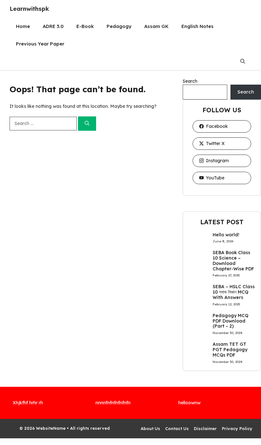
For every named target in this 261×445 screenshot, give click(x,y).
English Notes (197, 26)
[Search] (87, 123)
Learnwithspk (29, 8)
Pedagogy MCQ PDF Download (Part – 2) (230, 321)
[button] (242, 61)
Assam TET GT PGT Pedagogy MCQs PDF (230, 349)
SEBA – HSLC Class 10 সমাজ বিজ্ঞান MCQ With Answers (234, 292)
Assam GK (156, 26)
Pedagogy (119, 26)
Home (23, 26)
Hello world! (226, 235)
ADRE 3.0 (53, 26)
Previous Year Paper (40, 44)
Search (190, 81)
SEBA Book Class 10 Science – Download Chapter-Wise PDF (233, 260)
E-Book (85, 26)
